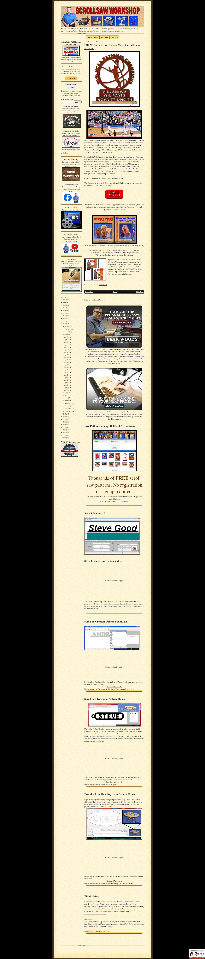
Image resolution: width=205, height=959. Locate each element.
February (68, 329)
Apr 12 (66, 355)
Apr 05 (66, 342)
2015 (64, 321)
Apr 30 (66, 390)
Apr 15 (66, 360)
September (68, 403)
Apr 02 (66, 337)
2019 (64, 419)
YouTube (114, 37)
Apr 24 (66, 377)
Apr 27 (66, 385)
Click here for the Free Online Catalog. (114, 501)
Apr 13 (66, 357)
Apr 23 (66, 375)
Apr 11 (66, 352)
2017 (64, 414)
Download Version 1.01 (114, 782)
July (66, 398)
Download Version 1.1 (114, 687)
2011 (64, 310)
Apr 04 (66, 339)
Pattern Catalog (93, 37)
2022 (64, 427)
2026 (64, 438)
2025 (64, 435)
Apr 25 (66, 380)
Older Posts (140, 292)
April (66, 334)
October (67, 406)
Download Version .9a (114, 881)
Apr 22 (66, 372)
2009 (64, 305)
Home (115, 292)
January (67, 326)
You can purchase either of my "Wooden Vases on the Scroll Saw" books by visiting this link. (114, 246)
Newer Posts (89, 292)
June (66, 395)
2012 (64, 313)
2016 (64, 324)
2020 (64, 422)
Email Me (71, 88)
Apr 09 (66, 350)
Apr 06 (66, 345)
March (67, 332)
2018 (64, 417)
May (66, 392)
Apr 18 (66, 365)
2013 (64, 316)
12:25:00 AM (103, 285)
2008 (64, 302)
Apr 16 (66, 362)
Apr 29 (66, 387)
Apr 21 (66, 370)
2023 (64, 430)
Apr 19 (66, 367)
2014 (64, 318)
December (68, 411)
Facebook (105, 37)
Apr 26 (66, 382)
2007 (64, 300)
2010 (64, 308)
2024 (64, 432)
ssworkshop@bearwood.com (71, 95)
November (68, 409)
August (67, 400)
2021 (64, 424)
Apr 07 (66, 347)
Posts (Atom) (98, 300)
